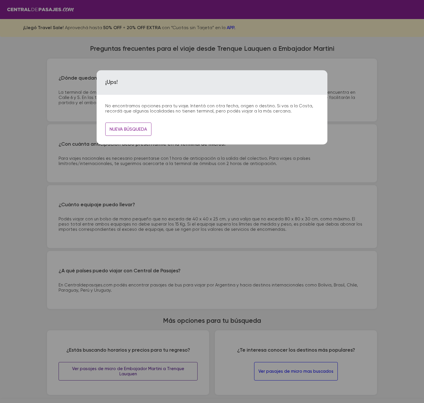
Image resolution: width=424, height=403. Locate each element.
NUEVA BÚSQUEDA (128, 129)
